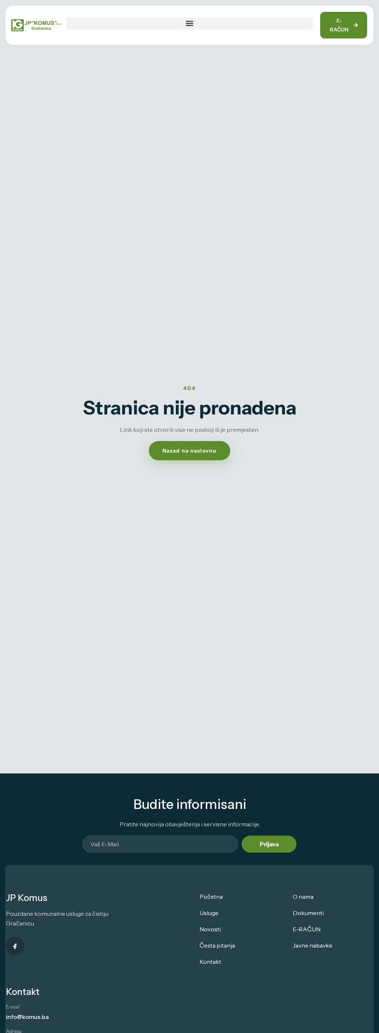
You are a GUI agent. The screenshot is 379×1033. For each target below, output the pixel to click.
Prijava (269, 844)
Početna (211, 896)
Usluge (208, 913)
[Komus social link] (15, 946)
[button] (189, 23)
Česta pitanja (217, 945)
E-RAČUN (307, 929)
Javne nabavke (312, 945)
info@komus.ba (27, 1016)
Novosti (210, 929)
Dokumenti (308, 913)
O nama (303, 896)
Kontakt (210, 961)
